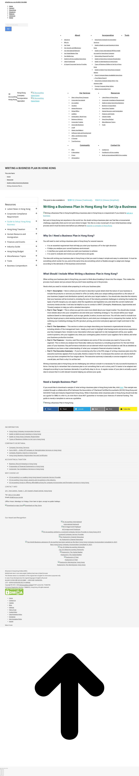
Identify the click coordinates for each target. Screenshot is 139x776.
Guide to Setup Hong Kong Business (19, 223)
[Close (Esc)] (1, 768)
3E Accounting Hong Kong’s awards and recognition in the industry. (32, 480)
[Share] (3, 768)
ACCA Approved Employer (71, 529)
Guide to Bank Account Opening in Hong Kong (25, 434)
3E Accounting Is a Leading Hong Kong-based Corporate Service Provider (35, 477)
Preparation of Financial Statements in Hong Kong (26, 466)
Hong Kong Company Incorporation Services (24, 431)
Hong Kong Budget (15, 251)
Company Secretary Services (19, 447)
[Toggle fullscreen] (5, 768)
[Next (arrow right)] (3, 772)
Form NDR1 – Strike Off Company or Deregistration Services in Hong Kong (35, 450)
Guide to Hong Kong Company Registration (24, 436)
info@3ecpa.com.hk (11, 2)
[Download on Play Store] (32, 505)
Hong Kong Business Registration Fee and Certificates (28, 455)
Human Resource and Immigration (16, 235)
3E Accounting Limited (26, 585)
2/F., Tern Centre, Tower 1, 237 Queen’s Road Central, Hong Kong (28, 491)
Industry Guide (13, 246)
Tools (9, 261)
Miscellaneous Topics (16, 256)
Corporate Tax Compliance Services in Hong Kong (26, 469)
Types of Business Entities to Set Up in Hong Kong (27, 439)
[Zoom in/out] (7, 768)
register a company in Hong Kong (99, 226)
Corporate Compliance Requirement (17, 215)
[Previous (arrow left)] (1, 772)
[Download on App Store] (14, 505)
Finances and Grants (16, 242)
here (121, 387)
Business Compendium (17, 265)
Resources (10, 204)
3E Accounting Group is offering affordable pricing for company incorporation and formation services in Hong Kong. (49, 482)
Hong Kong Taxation (16, 229)
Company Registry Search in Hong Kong (23, 453)
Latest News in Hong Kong (18, 209)
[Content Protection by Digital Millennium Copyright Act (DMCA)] (14, 594)
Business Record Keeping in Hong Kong (23, 464)
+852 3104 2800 (22, 2)
